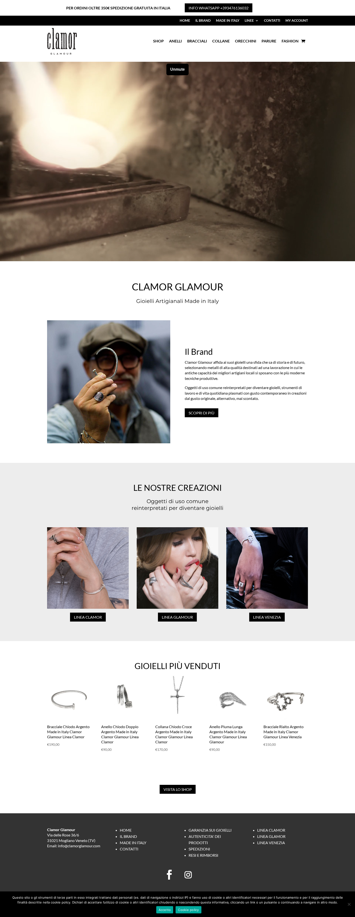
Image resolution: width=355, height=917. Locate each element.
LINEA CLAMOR (88, 617)
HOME (185, 20)
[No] (349, 904)
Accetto (165, 910)
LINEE (249, 20)
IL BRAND (203, 20)
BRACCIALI (197, 41)
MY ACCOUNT (296, 20)
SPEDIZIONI (199, 849)
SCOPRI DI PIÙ (201, 413)
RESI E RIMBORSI (203, 855)
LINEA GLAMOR (271, 836)
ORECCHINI (245, 41)
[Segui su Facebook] (169, 874)
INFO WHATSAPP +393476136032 (218, 8)
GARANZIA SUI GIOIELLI (210, 830)
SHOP (158, 41)
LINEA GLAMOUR (177, 617)
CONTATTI (272, 20)
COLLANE (221, 41)
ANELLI (175, 41)
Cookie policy (188, 910)
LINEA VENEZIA (267, 617)
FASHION (290, 41)
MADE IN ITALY (227, 20)
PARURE (269, 41)
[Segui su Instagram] (188, 875)
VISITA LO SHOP (177, 789)
